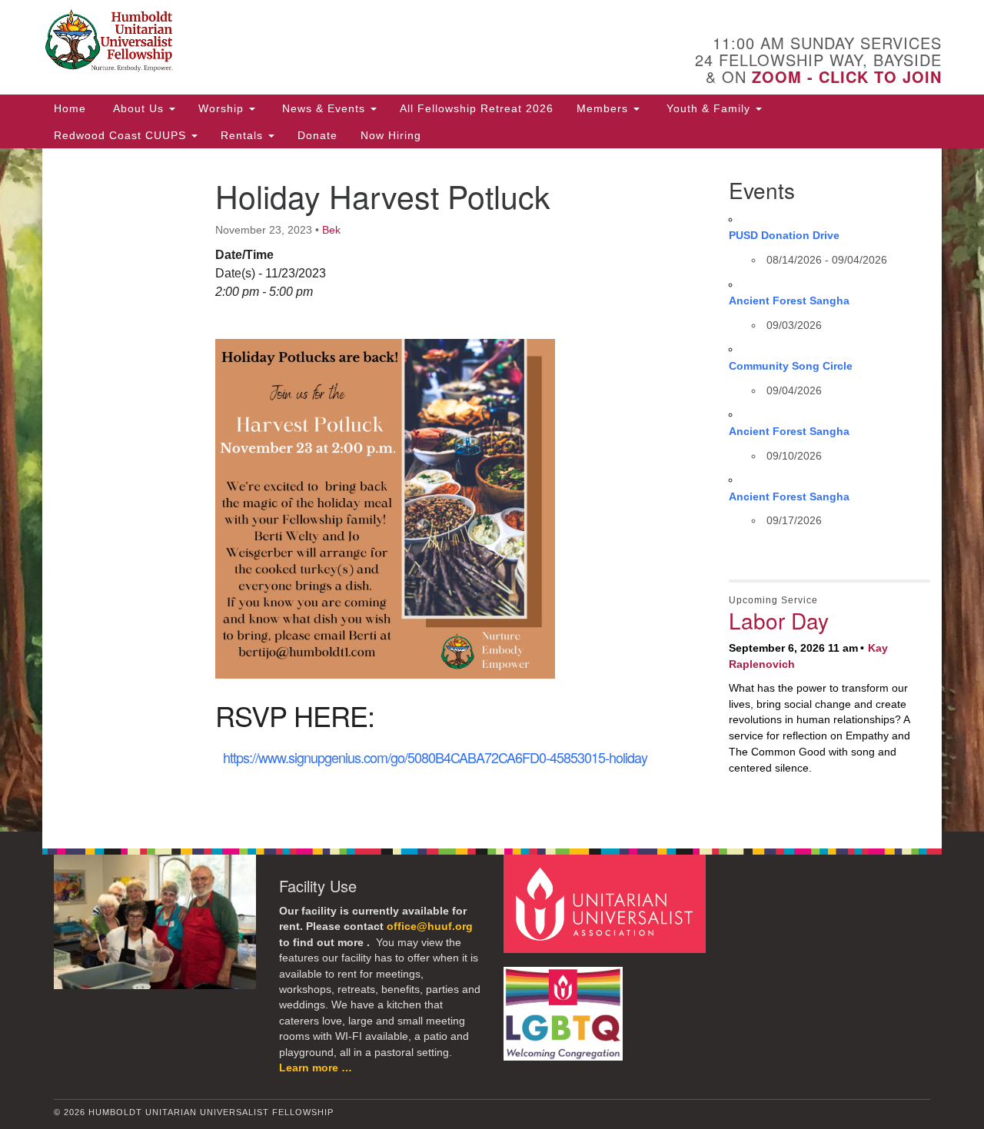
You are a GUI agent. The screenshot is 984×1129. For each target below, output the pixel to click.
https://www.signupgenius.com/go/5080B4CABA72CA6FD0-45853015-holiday (435, 757)
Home (70, 108)
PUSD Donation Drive (784, 235)
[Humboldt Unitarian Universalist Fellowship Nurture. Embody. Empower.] (304, 42)
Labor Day (779, 620)
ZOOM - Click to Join (847, 76)
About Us (138, 108)
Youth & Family (708, 108)
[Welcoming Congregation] (565, 1005)
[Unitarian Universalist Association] (607, 902)
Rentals (244, 135)
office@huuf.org (430, 926)
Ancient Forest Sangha (789, 300)
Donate (317, 135)
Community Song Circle (791, 366)
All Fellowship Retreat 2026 (477, 108)
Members (604, 108)
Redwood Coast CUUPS (122, 135)
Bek (331, 230)
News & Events (323, 108)
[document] (492, 490)
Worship (223, 108)
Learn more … (315, 1068)
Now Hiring (391, 135)
